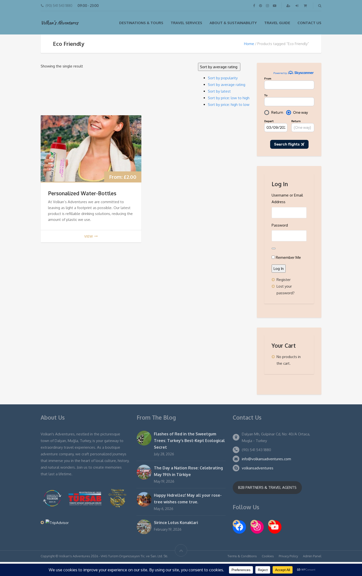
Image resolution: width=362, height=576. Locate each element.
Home (249, 43)
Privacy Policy (288, 556)
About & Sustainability (233, 22)
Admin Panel (312, 556)
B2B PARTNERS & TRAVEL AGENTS (267, 487)
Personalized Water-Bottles (82, 193)
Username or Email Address (287, 198)
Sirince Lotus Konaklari (176, 522)
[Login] (297, 5)
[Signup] (289, 5)
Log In (279, 268)
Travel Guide (277, 22)
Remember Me (288, 257)
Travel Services (186, 22)
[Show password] (274, 248)
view (88, 236)
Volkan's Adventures (59, 22)
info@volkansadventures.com (266, 459)
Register (284, 279)
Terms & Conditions (242, 556)
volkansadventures (257, 468)
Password (280, 225)
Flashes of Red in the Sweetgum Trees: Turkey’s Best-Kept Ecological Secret (189, 440)
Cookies (268, 556)
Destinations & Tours (141, 22)
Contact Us (309, 22)
